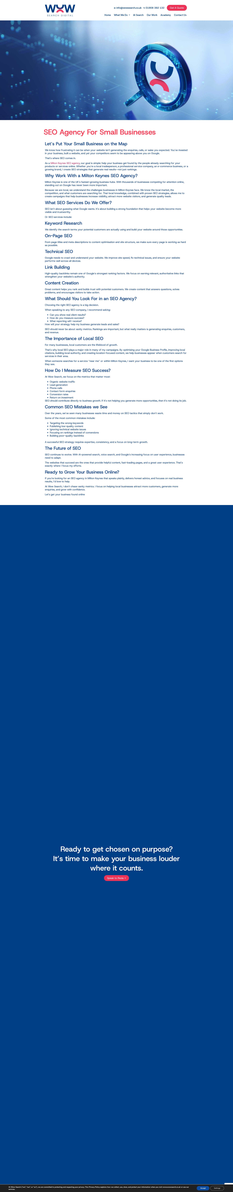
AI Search (138, 15)
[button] (122, 15)
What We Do (121, 15)
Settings (217, 1188)
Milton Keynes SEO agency (65, 163)
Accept (203, 1188)
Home (107, 15)
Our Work (152, 15)
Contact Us (180, 15)
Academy (166, 15)
